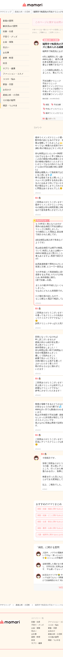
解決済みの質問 (10, 26)
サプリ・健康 (9, 68)
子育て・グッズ (10, 36)
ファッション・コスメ (13, 74)
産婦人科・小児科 (11, 95)
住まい (6, 47)
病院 (47, 105)
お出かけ (7, 89)
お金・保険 (8, 42)
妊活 (5, 63)
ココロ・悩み (9, 79)
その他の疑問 (9, 100)
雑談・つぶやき (10, 105)
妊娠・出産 (8, 31)
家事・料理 (8, 58)
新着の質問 (8, 21)
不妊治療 (57, 105)
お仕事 (6, 52)
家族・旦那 (8, 84)
